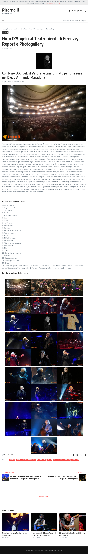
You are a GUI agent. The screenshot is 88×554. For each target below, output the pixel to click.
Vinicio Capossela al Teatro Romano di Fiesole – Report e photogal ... (43, 534)
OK (59, 4)
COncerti (12, 460)
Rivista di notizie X (56, 550)
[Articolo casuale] (79, 20)
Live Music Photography (29, 460)
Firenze (18, 460)
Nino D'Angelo (57, 460)
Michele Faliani (41, 460)
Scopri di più (51, 4)
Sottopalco (67, 460)
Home (4, 29)
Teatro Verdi (75, 460)
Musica (9, 29)
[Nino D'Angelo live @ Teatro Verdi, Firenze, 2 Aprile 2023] (18, 287)
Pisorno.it (10, 9)
